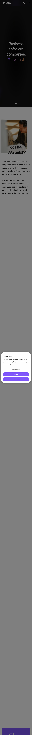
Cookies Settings (16, 369)
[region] (16, 367)
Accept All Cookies (16, 379)
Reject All (16, 374)
